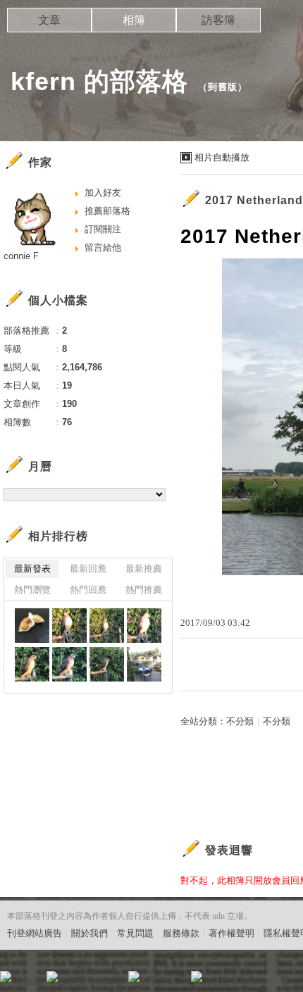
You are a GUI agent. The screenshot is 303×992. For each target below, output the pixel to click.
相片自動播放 (221, 157)
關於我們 (89, 933)
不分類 (240, 721)
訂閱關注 (103, 229)
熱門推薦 (143, 589)
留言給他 (103, 247)
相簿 (134, 20)
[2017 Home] (144, 664)
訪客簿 (218, 20)
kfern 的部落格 (99, 81)
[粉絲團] (5, 976)
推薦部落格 (107, 211)
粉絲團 (28, 981)
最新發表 (32, 568)
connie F (21, 256)
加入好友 (103, 192)
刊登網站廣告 (34, 933)
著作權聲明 (231, 933)
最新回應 (88, 568)
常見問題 (135, 933)
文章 (49, 20)
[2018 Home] (32, 625)
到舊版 (222, 87)
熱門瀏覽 (32, 589)
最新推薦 (143, 568)
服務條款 (181, 933)
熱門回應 (88, 589)
